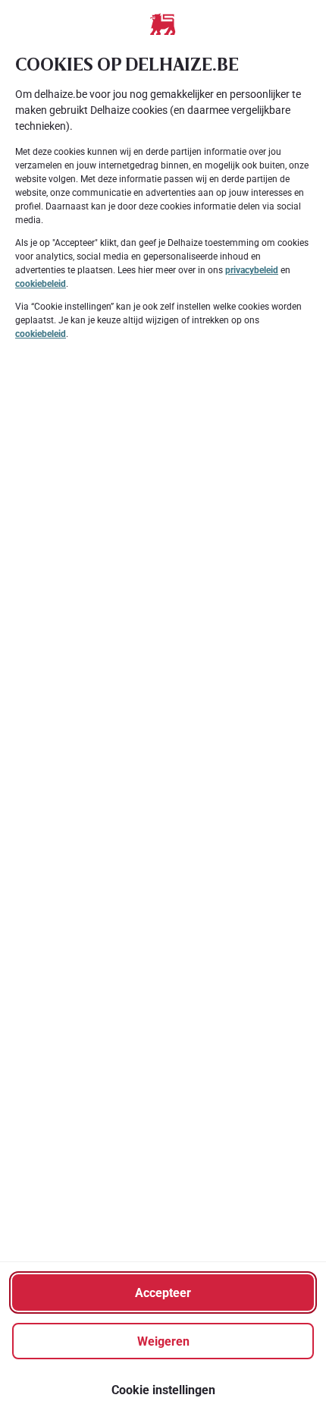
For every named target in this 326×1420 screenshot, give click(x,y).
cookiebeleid (40, 284)
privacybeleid (251, 270)
